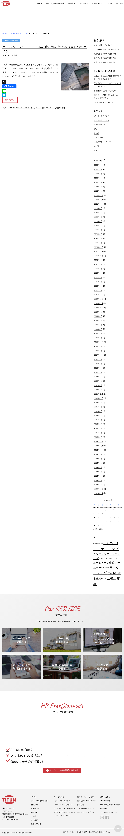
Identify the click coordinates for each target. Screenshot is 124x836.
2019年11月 (98, 303)
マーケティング (100, 124)
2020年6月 (98, 273)
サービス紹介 (97, 3)
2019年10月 (98, 308)
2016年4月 (98, 377)
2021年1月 (98, 243)
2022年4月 (98, 178)
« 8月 (95, 529)
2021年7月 (98, 217)
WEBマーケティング (21, 108)
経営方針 (34, 812)
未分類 (96, 146)
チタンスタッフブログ (85, 812)
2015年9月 (98, 402)
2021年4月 (98, 230)
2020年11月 (98, 251)
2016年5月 (98, 372)
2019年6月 (98, 325)
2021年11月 (98, 200)
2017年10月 (98, 355)
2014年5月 (98, 472)
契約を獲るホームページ (86, 801)
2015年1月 (98, 437)
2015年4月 (98, 424)
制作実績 (71, 3)
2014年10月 (98, 450)
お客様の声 (83, 3)
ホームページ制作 (53, 108)
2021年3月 (98, 234)
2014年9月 (98, 454)
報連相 (96, 133)
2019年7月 (98, 320)
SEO (10, 108)
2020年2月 (98, 290)
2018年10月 (98, 342)
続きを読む (9, 100)
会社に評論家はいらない (103, 102)
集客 (63, 108)
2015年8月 (98, 407)
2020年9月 (98, 260)
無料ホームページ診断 (85, 797)
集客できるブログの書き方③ (105, 54)
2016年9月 (98, 359)
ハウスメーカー (103, 558)
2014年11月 (98, 446)
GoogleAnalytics (98, 543)
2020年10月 (98, 256)
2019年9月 (98, 312)
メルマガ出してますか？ (103, 45)
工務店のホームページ (11, 40)
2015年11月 (98, 394)
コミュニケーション (101, 120)
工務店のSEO (99, 137)
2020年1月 (98, 295)
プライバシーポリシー (108, 812)
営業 (95, 129)
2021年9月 (98, 208)
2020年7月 (98, 269)
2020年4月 (98, 282)
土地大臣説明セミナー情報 (110, 805)
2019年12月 (98, 299)
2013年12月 (98, 489)
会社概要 (119, 3)
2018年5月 (98, 351)
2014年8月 (98, 459)
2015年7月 (98, 411)
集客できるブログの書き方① (105, 62)
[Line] (31, 91)
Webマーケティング (101, 116)
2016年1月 (98, 390)
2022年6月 (98, 169)
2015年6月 (98, 415)
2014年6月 (98, 467)
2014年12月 (98, 441)
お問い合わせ (105, 797)
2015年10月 (98, 398)
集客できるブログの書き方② (105, 58)
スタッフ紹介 (36, 824)
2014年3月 (98, 480)
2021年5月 (98, 226)
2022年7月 (98, 165)
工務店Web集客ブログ (19, 33)
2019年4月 (98, 333)
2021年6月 (98, 221)
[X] (31, 82)
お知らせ (80, 805)
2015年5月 (98, 420)
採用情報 (103, 808)
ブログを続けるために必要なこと (106, 49)
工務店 (111, 578)
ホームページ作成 (38, 108)
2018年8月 (98, 346)
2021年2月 (98, 238)
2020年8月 (98, 264)
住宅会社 (112, 573)
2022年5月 (98, 174)
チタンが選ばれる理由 (55, 3)
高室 (15, 55)
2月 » (101, 529)
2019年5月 (98, 329)
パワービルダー (113, 558)
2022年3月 (98, 182)
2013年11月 (98, 493)
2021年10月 (98, 204)
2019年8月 (98, 316)
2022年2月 (98, 187)
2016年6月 (98, 368)
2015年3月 (98, 428)
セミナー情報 (105, 801)
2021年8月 (98, 212)
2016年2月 (98, 385)
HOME (40, 3)
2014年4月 (98, 476)
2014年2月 (98, 484)
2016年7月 (98, 364)
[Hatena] (31, 95)
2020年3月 (98, 286)
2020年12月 (98, 247)
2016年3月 (98, 381)
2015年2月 (98, 433)
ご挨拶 (109, 3)
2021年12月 (98, 195)
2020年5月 (98, 277)
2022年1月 (98, 191)
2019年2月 (98, 338)
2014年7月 (98, 463)
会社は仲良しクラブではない (105, 91)
